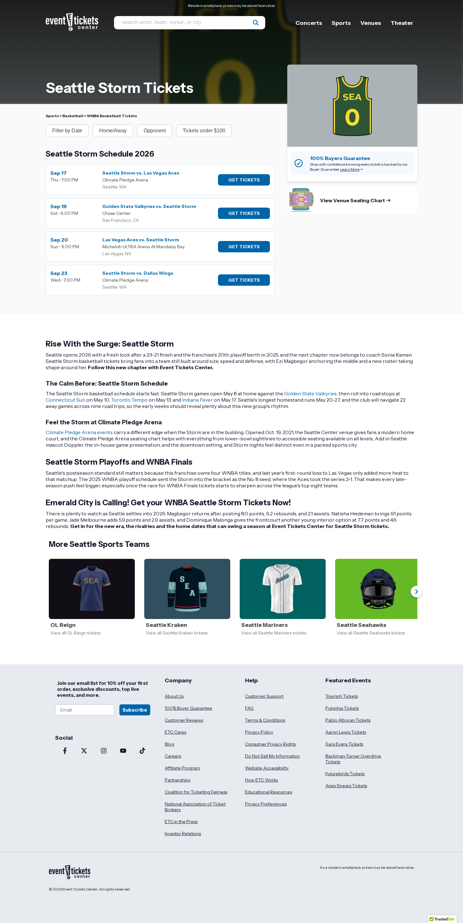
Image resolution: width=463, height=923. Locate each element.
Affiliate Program (182, 768)
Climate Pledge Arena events (79, 432)
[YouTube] (123, 751)
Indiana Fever (197, 400)
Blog (169, 744)
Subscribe (135, 710)
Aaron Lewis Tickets (345, 732)
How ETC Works (261, 780)
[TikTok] (142, 751)
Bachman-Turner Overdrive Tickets (353, 759)
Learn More (349, 169)
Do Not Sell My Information (272, 756)
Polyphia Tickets (342, 708)
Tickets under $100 (204, 130)
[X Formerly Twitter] (84, 751)
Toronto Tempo (129, 400)
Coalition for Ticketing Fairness (196, 792)
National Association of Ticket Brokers (195, 806)
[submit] (255, 22)
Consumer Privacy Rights (270, 744)
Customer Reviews (184, 720)
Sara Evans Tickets (344, 744)
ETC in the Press (181, 821)
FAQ (249, 708)
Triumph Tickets (341, 696)
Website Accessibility (267, 768)
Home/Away (113, 130)
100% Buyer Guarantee (188, 708)
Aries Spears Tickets (346, 785)
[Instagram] (103, 751)
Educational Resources (268, 792)
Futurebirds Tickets (344, 774)
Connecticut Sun (65, 400)
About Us (174, 696)
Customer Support (264, 696)
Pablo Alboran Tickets (347, 720)
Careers (173, 756)
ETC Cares (175, 732)
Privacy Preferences (266, 804)
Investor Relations (183, 833)
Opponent (155, 130)
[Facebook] (65, 751)
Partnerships (177, 780)
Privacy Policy (259, 732)
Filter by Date (67, 130)
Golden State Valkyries (310, 393)
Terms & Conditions (265, 720)
